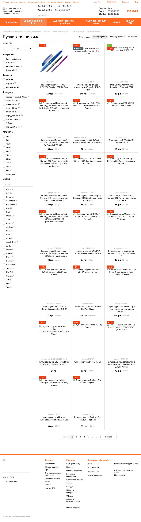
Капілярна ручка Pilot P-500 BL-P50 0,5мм (88, 307)
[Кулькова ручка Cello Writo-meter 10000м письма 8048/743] (87, 116)
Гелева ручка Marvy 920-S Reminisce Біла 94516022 (121, 86)
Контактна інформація (36, 2)
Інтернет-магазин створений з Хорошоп (16, 516)
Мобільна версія (11, 481)
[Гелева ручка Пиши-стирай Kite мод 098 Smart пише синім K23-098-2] (87, 172)
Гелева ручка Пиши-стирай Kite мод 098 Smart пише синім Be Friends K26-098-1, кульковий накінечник (54, 144)
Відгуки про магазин (55, 2)
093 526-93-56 (44, 10)
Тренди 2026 (130, 22)
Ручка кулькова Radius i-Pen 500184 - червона (87, 418)
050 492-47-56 (44, 6)
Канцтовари (11, 22)
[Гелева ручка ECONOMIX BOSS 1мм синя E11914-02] (54, 282)
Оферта (69, 496)
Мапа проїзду (119, 475)
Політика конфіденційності (73, 500)
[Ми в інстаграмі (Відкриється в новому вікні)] (83, 2)
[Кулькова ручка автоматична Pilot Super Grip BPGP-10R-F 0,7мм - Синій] (121, 338)
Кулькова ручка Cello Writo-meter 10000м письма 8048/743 (87, 141)
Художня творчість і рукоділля (64, 22)
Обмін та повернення (71, 491)
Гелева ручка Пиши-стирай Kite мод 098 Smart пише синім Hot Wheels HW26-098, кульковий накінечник (54, 255)
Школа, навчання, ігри (33, 22)
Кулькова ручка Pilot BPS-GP (87, 362)
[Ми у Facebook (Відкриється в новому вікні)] (86, 2)
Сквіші (116, 22)
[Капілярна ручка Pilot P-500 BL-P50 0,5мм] (87, 282)
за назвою (132, 37)
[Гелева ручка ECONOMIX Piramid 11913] (121, 116)
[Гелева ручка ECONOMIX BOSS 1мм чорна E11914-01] (87, 227)
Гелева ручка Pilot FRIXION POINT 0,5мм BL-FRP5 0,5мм (54, 86)
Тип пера (8, 75)
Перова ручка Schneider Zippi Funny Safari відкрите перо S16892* (121, 309)
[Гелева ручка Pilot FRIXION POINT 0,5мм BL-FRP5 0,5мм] (54, 61)
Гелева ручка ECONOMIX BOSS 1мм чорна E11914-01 (87, 252)
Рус (99, 2)
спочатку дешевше (117, 37)
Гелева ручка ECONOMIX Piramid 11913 (121, 141)
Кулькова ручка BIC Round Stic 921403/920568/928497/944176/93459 (56, 363)
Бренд (6, 179)
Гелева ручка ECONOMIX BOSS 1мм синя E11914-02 (54, 307)
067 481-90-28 (65, 6)
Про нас (6, 2)
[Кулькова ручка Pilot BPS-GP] (87, 338)
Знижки (68, 2)
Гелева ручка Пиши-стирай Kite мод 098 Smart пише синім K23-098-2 (87, 198)
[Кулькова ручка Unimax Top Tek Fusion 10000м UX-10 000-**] (121, 227)
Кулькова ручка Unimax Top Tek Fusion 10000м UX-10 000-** (121, 253)
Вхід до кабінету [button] (73, 464)
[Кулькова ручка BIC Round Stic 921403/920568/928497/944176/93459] (54, 338)
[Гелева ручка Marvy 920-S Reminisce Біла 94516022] (121, 61)
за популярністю (100, 37)
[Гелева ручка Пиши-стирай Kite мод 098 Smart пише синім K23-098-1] (121, 172)
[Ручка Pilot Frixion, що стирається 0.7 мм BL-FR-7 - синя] (87, 61)
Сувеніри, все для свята (96, 22)
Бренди (76, 2)
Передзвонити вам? (62, 10)
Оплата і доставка (18, 2)
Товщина (8, 92)
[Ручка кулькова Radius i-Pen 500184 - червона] (87, 393)
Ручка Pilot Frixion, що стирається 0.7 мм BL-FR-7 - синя (87, 87)
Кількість (8, 132)
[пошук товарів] (90, 15)
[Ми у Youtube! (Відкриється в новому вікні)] (90, 2)
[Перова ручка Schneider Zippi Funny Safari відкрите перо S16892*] (121, 282)
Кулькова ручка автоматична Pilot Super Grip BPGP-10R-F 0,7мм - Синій (121, 364)
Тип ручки (8, 54)
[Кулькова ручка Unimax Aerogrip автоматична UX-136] (54, 393)
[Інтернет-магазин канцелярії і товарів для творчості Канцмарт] (16, 466)
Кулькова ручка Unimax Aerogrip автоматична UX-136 (54, 418)
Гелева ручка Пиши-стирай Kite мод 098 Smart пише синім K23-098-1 (121, 198)
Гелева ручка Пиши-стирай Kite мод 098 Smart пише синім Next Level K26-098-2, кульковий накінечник (54, 199)
